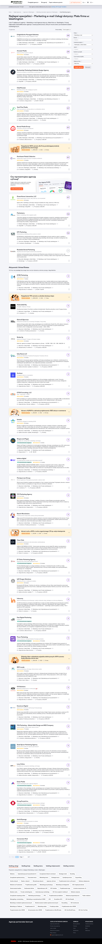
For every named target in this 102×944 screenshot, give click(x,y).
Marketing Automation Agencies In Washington (47, 12)
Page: (21, 857)
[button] (84, 2)
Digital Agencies (17, 12)
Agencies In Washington (28, 12)
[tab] (13, 866)
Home (10, 12)
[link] (44, 2)
